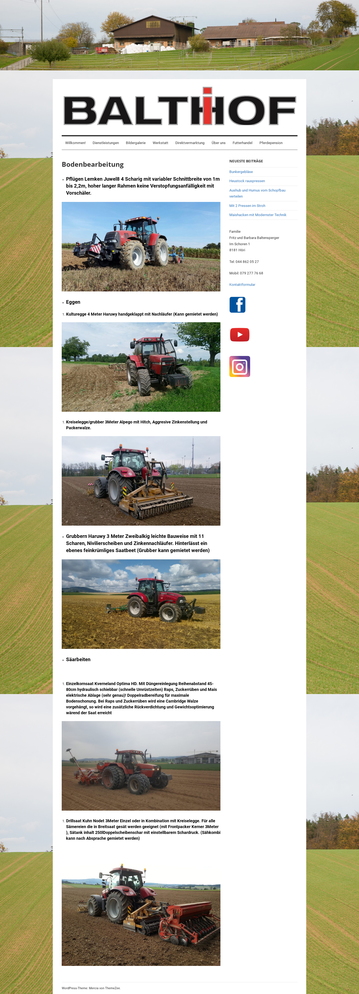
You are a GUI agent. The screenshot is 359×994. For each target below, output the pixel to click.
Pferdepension (271, 143)
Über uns (219, 143)
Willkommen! (75, 143)
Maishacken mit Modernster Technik (257, 215)
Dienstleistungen (106, 143)
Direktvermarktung (190, 143)
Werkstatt (160, 143)
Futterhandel (242, 143)
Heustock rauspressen (247, 181)
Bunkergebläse (241, 172)
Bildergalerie (136, 143)
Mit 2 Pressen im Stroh (247, 206)
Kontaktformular (242, 284)
